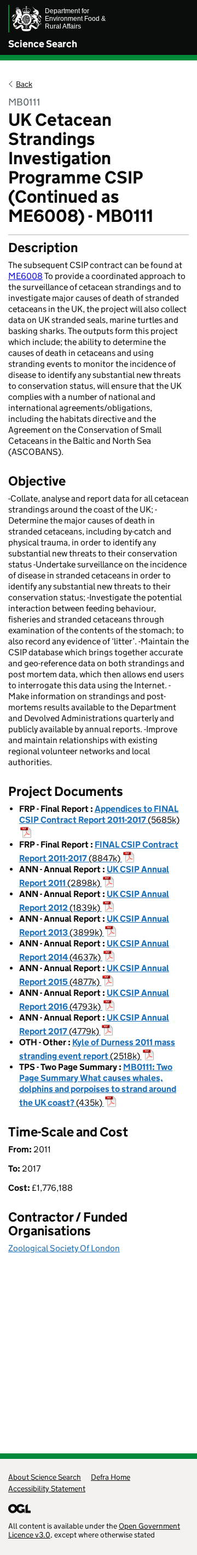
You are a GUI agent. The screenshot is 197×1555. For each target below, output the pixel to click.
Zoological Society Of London (64, 1248)
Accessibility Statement (46, 1488)
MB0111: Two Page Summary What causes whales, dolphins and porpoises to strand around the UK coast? (97, 1085)
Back (24, 84)
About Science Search (44, 1477)
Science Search (42, 43)
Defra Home (110, 1477)
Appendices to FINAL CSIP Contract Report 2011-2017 (99, 814)
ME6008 (25, 276)
